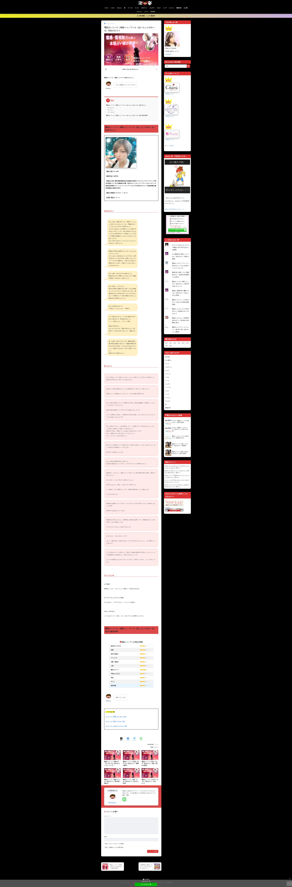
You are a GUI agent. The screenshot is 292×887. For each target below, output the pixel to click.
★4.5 (166, 345)
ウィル (137, 8)
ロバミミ (139, 11)
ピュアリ (152, 8)
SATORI (152, 11)
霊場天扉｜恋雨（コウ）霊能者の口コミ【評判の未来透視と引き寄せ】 (180, 275)
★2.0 (170, 343)
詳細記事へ (169, 54)
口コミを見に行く (145, 884)
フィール (130, 8)
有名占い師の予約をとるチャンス (174, 209)
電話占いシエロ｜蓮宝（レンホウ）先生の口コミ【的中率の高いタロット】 (180, 284)
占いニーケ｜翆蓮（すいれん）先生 (116, 716)
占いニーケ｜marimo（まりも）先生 (116, 726)
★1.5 (166, 343)
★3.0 (179, 343)
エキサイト (144, 8)
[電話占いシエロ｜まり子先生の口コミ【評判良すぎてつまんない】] (177, 306)
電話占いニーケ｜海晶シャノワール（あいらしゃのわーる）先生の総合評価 (126, 115)
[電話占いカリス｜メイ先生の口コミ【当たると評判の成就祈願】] (177, 297)
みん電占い (168, 360)
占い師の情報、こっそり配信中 (146, 16)
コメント (107, 816)
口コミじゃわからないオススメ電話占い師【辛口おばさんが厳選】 (180, 247)
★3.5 (156, 747)
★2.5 (175, 343)
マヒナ (159, 8)
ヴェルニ (119, 8)
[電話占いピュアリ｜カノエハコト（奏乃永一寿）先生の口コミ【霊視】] (177, 325)
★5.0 (170, 345)
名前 (105, 836)
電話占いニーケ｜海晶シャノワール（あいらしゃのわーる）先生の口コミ (126, 105)
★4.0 (187, 343)
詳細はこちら (170, 94)
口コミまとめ (111, 112)
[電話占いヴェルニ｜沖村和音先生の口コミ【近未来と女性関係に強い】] (177, 315)
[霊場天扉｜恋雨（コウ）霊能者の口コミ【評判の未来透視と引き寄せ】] (177, 270)
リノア (165, 8)
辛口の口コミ (111, 107)
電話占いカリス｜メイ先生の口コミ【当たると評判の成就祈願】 (180, 302)
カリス (106, 8)
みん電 (185, 8)
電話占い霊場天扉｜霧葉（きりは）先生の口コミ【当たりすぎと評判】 (180, 293)
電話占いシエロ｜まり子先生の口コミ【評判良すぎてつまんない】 (180, 311)
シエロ (112, 8)
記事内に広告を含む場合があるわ (130, 69)
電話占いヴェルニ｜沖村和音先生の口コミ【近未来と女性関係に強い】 (180, 320)
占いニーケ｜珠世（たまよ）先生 (115, 721)
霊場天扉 (178, 8)
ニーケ (146, 11)
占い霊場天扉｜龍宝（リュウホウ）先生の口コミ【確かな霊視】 (180, 256)
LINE (124, 801)
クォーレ (171, 8)
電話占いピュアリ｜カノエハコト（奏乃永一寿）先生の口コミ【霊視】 (180, 329)
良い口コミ (110, 110)
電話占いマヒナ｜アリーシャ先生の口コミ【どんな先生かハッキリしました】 (180, 266)
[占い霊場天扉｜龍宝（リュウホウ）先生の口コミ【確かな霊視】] (177, 252)
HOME (146, 879)
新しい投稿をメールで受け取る (115, 847)
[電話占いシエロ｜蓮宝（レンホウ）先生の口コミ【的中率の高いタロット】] (177, 279)
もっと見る (169, 145)
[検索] (188, 66)
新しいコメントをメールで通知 (115, 843)
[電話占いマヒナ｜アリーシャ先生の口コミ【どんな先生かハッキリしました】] (177, 261)
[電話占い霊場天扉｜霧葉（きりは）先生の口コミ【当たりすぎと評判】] (177, 288)
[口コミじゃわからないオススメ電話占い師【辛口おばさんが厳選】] (177, 242)
